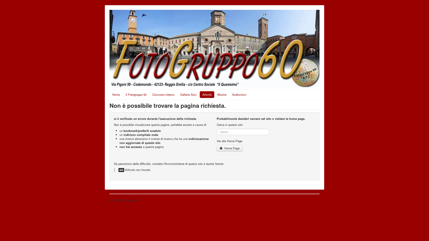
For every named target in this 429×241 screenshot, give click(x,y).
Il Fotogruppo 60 (136, 94)
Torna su (314, 200)
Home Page (231, 148)
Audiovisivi (239, 94)
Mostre (221, 94)
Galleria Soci (188, 94)
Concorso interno (163, 94)
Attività (207, 94)
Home (116, 94)
